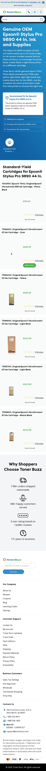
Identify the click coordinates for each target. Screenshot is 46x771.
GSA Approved (9, 683)
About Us (7, 590)
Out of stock (30, 220)
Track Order (8, 637)
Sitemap (6, 610)
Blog (5, 602)
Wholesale (7, 687)
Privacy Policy (9, 661)
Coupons (7, 598)
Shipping (7, 649)
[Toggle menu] (40, 12)
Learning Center (10, 606)
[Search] (41, 19)
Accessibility (8, 665)
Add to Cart (29, 265)
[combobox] (23, 19)
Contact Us (8, 625)
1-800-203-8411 (13, 716)
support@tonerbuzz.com (17, 731)
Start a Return (9, 641)
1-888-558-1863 (13, 720)
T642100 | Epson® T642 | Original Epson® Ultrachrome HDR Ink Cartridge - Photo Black (22, 186)
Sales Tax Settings (11, 679)
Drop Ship (7, 695)
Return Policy (9, 657)
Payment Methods (11, 653)
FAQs (5, 645)
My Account (8, 629)
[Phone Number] (28, 12)
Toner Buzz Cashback (12, 633)
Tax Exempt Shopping (12, 691)
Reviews (6, 594)
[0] (34, 12)
